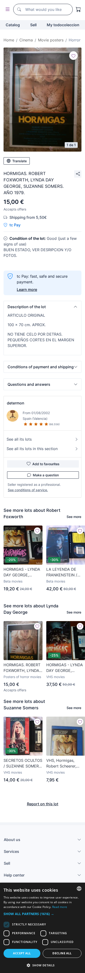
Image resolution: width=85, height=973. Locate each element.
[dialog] (42, 928)
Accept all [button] (22, 953)
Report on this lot (42, 804)
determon (15, 403)
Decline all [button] (62, 953)
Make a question (46, 475)
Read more (59, 907)
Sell (33, 24)
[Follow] (73, 55)
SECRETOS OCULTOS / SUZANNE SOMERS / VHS (23, 763)
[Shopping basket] (78, 9)
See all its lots (19, 439)
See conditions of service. (28, 490)
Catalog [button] (13, 24)
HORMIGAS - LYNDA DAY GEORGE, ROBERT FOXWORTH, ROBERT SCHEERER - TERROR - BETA (23, 572)
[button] (42, 307)
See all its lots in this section (32, 448)
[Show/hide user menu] (6, 9)
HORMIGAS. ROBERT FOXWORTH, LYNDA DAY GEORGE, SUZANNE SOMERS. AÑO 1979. (22, 667)
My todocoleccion (63, 24)
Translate (19, 161)
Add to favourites (46, 464)
